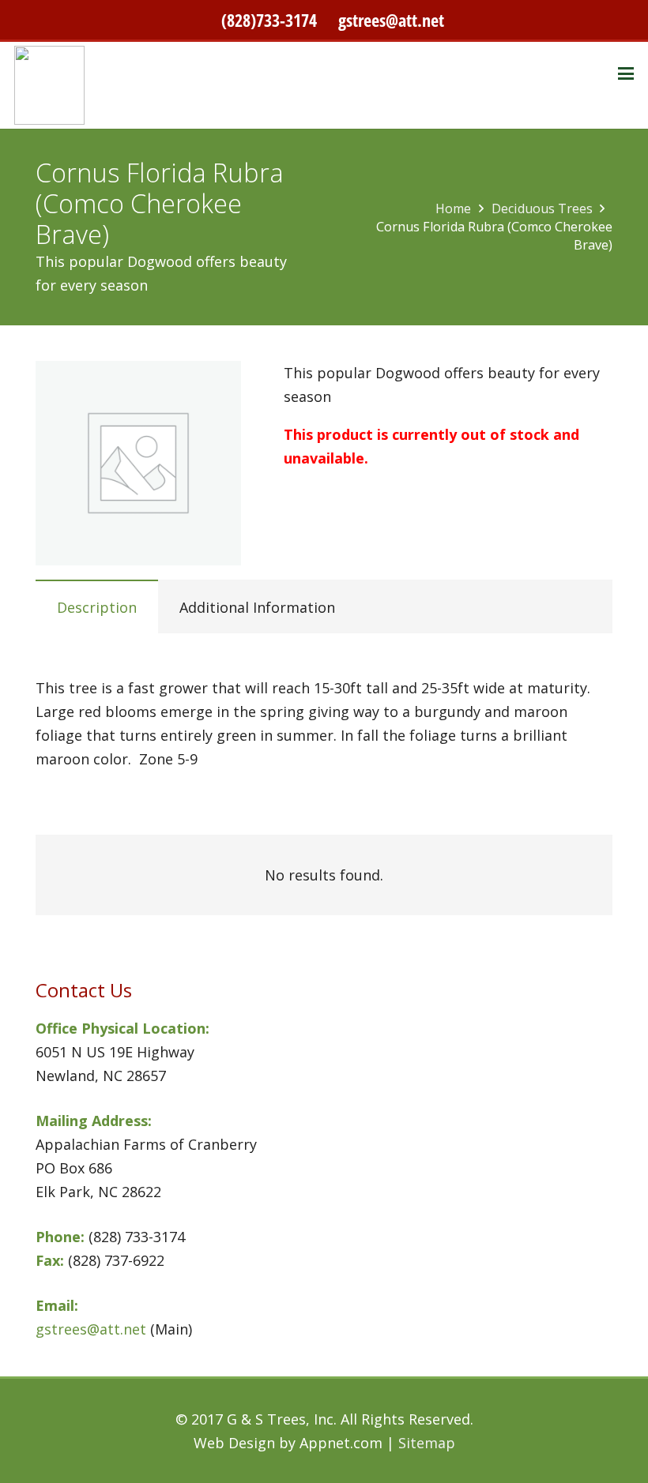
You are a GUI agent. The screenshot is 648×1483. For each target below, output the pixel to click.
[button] (626, 73)
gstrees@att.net (391, 20)
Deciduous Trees (542, 208)
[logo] (49, 85)
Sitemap (426, 1442)
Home (453, 208)
